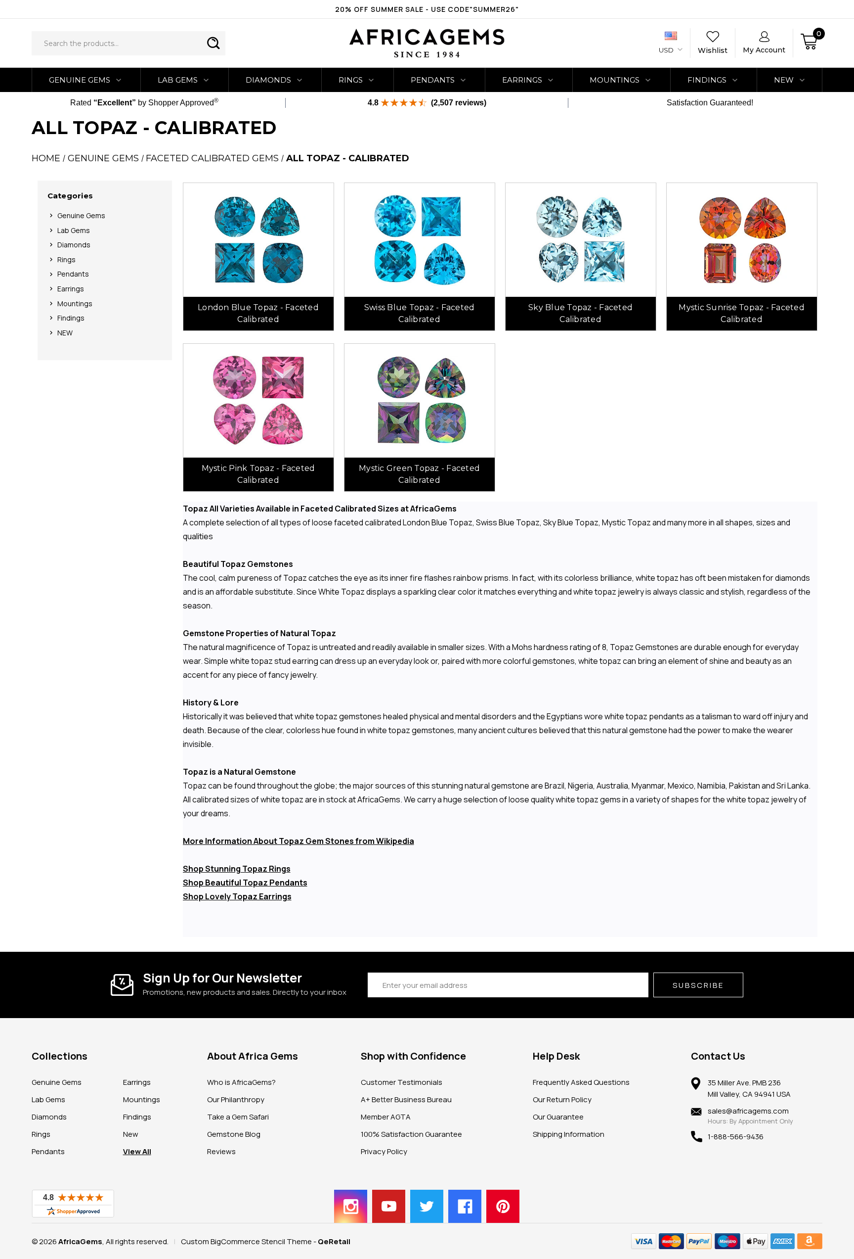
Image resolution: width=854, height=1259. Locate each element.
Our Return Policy (562, 1099)
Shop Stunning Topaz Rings (237, 868)
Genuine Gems (79, 80)
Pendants (433, 80)
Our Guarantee (558, 1117)
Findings (706, 80)
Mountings (615, 80)
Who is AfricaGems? (241, 1082)
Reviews (221, 1151)
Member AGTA (386, 1117)
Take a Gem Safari (238, 1117)
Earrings (522, 80)
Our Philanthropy (235, 1099)
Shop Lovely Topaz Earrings (237, 896)
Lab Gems (178, 80)
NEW (784, 80)
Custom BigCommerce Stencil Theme (246, 1241)
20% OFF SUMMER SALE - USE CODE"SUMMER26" (427, 9)
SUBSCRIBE (698, 985)
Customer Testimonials (401, 1082)
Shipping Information (568, 1134)
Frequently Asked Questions (581, 1082)
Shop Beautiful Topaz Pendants (245, 882)
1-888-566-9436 (736, 1136)
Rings (351, 80)
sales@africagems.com (748, 1111)
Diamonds (268, 80)
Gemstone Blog (233, 1134)
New (130, 1134)
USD (667, 50)
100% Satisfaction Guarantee (411, 1134)
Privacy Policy (384, 1151)
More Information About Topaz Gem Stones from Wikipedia (298, 841)
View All (137, 1151)
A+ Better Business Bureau (406, 1099)
